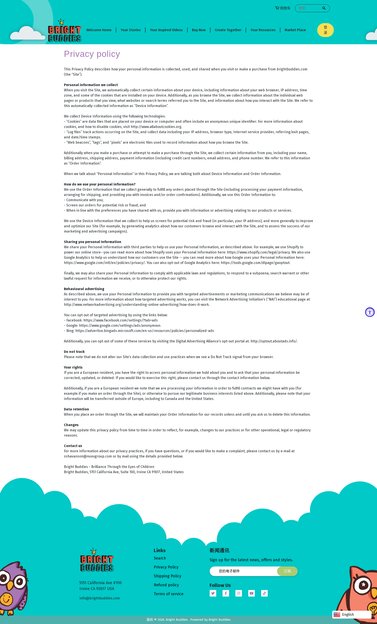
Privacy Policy (166, 567)
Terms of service (168, 594)
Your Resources (263, 30)
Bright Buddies (177, 620)
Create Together (228, 30)
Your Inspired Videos (166, 30)
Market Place (295, 30)
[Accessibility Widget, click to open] (370, 312)
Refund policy (166, 585)
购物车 (285, 8)
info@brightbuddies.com (99, 598)
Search (160, 558)
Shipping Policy (167, 576)
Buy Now (199, 30)
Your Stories (131, 30)
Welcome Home (98, 30)
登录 (325, 30)
